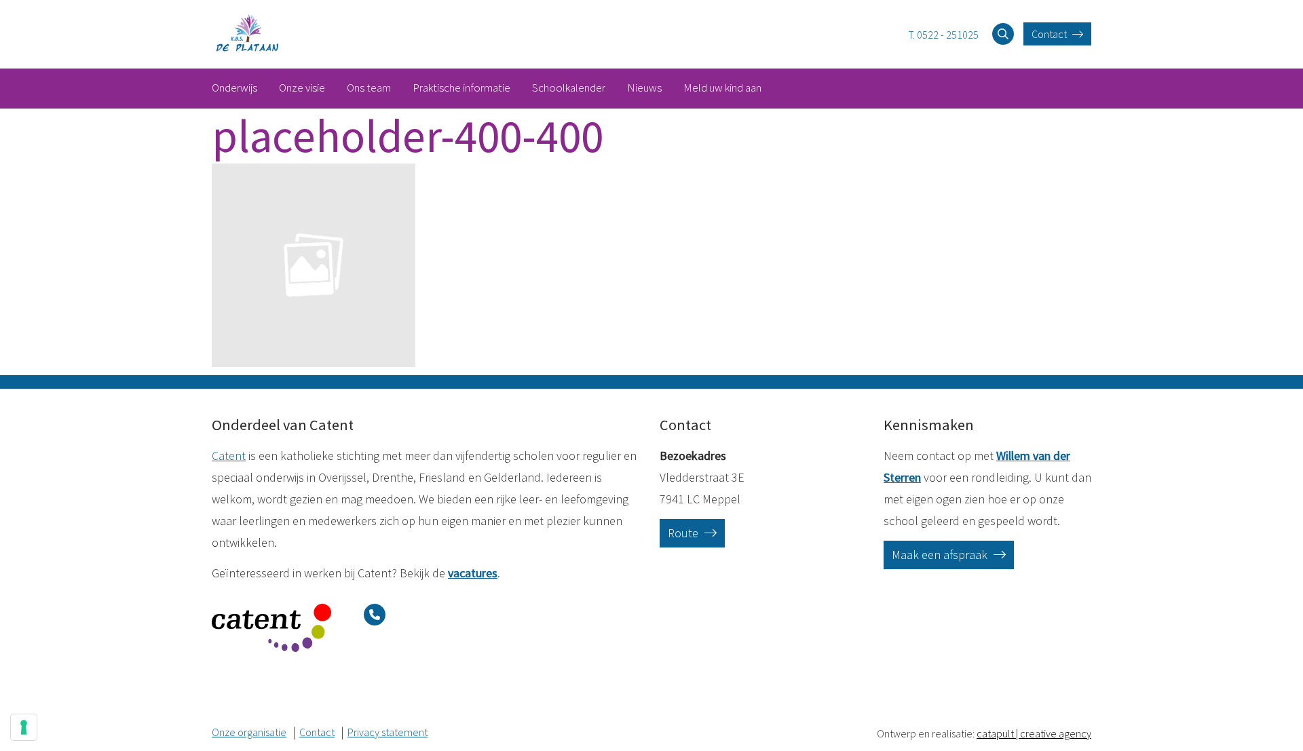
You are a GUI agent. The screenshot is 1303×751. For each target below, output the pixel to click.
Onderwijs (234, 87)
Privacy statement (387, 732)
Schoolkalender (568, 87)
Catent (229, 455)
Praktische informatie (461, 87)
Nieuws (644, 87)
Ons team (369, 87)
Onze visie (302, 87)
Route (684, 533)
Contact (1050, 34)
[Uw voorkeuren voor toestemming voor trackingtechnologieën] (24, 727)
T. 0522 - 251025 (943, 34)
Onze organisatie (249, 732)
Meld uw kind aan (722, 87)
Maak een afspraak (941, 554)
